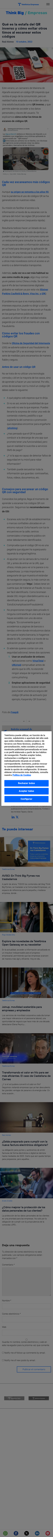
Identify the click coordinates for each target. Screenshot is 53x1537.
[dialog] (26, 768)
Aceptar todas (26, 791)
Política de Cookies (22, 775)
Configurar (26, 799)
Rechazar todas (26, 783)
